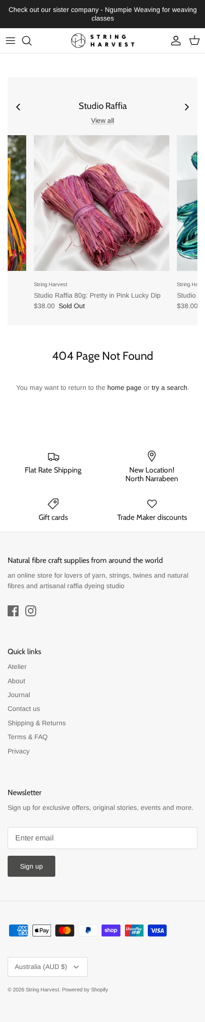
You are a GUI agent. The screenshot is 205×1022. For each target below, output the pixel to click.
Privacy (19, 751)
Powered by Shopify (85, 989)
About (16, 681)
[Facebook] (13, 610)
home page (124, 387)
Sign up (31, 866)
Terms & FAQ (28, 737)
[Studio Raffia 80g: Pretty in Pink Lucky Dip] (101, 203)
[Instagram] (30, 610)
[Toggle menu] (10, 40)
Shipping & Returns (37, 723)
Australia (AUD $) (41, 966)
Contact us (24, 708)
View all (102, 120)
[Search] (31, 40)
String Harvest (42, 989)
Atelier (17, 666)
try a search (169, 387)
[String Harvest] (103, 40)
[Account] (173, 40)
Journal (19, 695)
